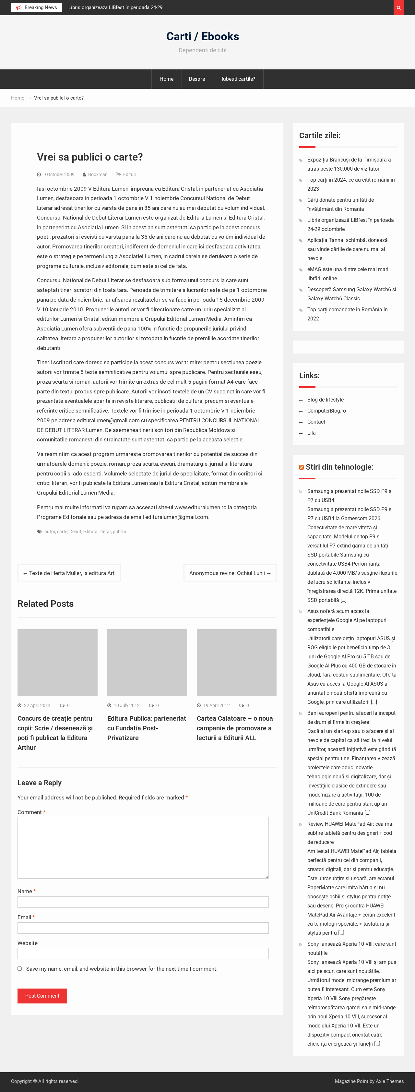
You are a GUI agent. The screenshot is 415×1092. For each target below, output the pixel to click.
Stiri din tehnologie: (340, 467)
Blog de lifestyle (325, 400)
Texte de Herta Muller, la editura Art (72, 573)
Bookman (98, 174)
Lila (311, 433)
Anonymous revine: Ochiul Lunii (227, 573)
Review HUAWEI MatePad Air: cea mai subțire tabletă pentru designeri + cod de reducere (350, 833)
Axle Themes (390, 1081)
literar (105, 531)
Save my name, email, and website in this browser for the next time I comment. (122, 969)
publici (119, 531)
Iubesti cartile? (238, 79)
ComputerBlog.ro (326, 411)
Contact (316, 422)
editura (90, 531)
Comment (31, 812)
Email (26, 917)
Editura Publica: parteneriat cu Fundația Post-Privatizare (146, 728)
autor (49, 531)
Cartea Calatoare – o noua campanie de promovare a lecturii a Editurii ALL (235, 728)
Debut (75, 531)
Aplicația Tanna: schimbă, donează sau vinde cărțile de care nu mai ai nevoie (347, 249)
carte (62, 531)
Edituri (129, 174)
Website (28, 943)
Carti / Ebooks (202, 36)
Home (166, 79)
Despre (197, 79)
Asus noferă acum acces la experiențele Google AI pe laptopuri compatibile (346, 620)
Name (27, 891)
